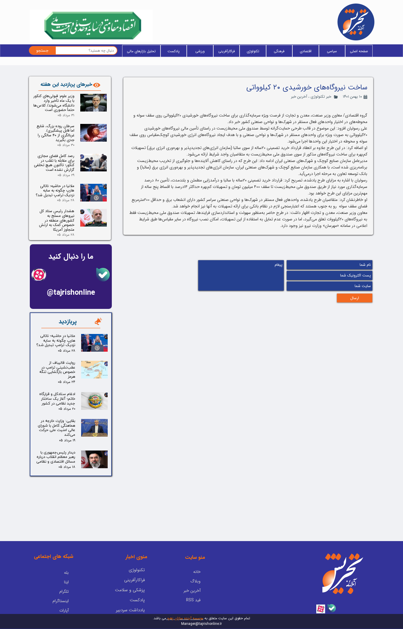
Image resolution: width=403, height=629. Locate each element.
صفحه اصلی (359, 51)
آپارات (64, 610)
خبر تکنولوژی (321, 97)
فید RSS (193, 600)
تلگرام (64, 591)
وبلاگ (195, 581)
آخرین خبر (299, 97)
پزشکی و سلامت (130, 590)
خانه (197, 572)
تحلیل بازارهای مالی (141, 51)
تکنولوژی (253, 51)
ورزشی (200, 51)
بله (66, 572)
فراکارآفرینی (226, 51)
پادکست (174, 51)
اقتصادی (306, 51)
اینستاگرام (61, 601)
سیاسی (332, 51)
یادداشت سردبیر (130, 610)
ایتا (66, 582)
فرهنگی (279, 51)
